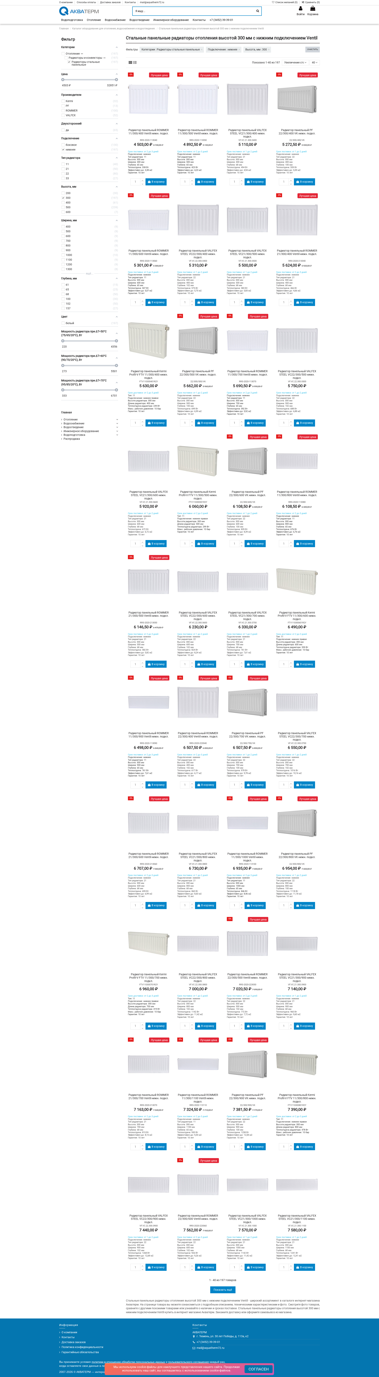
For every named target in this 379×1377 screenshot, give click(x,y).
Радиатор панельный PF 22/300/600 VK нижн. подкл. (247, 493)
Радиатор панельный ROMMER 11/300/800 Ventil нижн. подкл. (297, 493)
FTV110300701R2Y (148, 984)
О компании (66, 2)
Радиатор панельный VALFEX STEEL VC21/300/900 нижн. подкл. (297, 978)
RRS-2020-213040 (297, 261)
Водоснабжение (74, 423)
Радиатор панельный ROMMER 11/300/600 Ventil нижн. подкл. (149, 252)
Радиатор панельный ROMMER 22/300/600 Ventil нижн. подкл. (198, 1217)
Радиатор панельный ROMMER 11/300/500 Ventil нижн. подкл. (198, 131)
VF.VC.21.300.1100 (297, 1226)
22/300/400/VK (297, 140)
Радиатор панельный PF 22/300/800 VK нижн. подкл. (297, 855)
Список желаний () (286, 2)
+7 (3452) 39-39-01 (208, 1342)
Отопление (71, 419)
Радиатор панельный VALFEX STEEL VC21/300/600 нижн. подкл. (148, 495)
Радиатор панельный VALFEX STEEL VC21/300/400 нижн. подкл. (247, 133)
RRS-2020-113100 (247, 864)
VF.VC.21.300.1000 (247, 1226)
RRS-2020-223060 (198, 1226)
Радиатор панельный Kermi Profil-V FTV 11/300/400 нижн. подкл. (148, 374)
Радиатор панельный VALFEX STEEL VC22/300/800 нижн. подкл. (198, 978)
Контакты (130, 2)
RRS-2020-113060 (148, 261)
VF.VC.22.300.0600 (198, 622)
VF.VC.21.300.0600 (149, 502)
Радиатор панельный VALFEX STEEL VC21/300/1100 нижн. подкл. (297, 1219)
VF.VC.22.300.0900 (149, 1226)
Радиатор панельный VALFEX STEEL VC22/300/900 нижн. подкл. (148, 1219)
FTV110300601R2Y (297, 622)
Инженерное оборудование (81, 431)
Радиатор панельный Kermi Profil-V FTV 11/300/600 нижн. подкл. (297, 616)
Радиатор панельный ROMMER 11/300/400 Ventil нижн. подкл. (149, 131)
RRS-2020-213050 (148, 622)
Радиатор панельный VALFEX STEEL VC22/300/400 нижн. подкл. (198, 254)
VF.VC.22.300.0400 (198, 261)
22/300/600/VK (247, 502)
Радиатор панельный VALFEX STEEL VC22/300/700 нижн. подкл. (297, 736)
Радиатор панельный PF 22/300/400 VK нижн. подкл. (297, 131)
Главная (66, 412)
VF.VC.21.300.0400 (247, 140)
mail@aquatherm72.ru (152, 2)
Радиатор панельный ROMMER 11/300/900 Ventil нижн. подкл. (149, 735)
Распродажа (72, 438)
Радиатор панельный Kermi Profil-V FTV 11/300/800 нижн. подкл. (297, 1098)
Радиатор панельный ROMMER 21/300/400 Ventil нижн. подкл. (297, 252)
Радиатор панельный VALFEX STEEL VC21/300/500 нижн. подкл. (247, 254)
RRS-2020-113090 (148, 743)
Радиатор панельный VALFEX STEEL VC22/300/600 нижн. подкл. (198, 616)
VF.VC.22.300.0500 (297, 381)
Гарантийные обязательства (80, 1352)
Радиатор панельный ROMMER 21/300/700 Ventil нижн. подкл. (149, 1096)
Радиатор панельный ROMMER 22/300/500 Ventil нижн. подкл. (247, 976)
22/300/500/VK (198, 381)
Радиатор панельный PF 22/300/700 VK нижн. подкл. (247, 735)
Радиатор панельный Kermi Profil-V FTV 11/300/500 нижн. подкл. (198, 495)
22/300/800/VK (297, 864)
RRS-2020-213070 (148, 1105)
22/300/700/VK (247, 743)
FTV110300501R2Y (198, 502)
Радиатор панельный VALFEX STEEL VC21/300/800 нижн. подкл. (198, 857)
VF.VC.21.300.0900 (297, 984)
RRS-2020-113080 (297, 502)
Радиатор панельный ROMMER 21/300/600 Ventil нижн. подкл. (149, 855)
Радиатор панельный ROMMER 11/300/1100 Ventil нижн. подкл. (198, 1098)
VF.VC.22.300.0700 (297, 743)
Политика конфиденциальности (82, 1347)
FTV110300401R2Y (148, 381)
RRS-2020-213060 (148, 864)
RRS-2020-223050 (247, 984)
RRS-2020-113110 (198, 1105)
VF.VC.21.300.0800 (198, 864)
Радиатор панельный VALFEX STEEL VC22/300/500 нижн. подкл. (297, 374)
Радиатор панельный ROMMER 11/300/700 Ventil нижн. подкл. (247, 373)
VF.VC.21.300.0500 (247, 261)
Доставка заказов (110, 2)
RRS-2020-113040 (148, 140)
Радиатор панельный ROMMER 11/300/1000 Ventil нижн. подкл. (247, 857)
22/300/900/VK (247, 1105)
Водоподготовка (74, 434)
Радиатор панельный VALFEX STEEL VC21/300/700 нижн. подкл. (247, 616)
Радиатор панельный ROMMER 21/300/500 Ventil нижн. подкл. (149, 614)
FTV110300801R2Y (297, 1105)
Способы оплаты (87, 2)
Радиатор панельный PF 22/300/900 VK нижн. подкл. (247, 1096)
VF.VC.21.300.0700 (247, 622)
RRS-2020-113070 (247, 381)
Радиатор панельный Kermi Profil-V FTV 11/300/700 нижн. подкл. (148, 978)
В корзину (158, 181)
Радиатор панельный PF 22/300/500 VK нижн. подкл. (198, 373)
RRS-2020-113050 (198, 140)
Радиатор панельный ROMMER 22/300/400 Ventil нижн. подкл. (198, 735)
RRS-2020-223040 (198, 743)
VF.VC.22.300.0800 (198, 984)
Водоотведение (73, 427)
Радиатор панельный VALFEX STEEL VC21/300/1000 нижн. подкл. (247, 1219)
